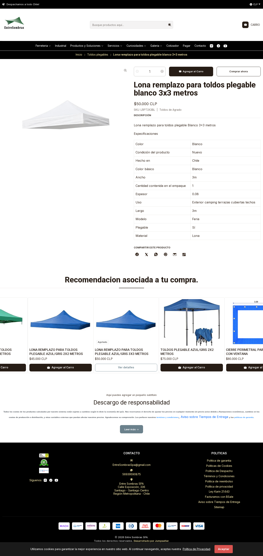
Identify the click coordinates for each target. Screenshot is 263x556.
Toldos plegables (97, 54)
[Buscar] (170, 25)
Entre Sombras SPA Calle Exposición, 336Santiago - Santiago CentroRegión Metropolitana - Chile (131, 488)
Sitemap (219, 507)
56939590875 (131, 474)
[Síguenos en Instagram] (211, 46)
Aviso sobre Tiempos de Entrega (204, 417)
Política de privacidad (219, 486)
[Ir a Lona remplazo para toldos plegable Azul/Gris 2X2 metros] (47, 322)
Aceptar (223, 549)
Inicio (79, 54)
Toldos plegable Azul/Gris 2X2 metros (173, 352)
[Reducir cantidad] (137, 71)
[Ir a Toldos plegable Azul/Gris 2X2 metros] (178, 322)
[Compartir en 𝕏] (146, 254)
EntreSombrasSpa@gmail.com (132, 464)
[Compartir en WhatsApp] (156, 254)
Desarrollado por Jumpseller (151, 540)
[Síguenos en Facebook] (218, 46)
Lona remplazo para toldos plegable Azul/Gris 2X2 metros (43, 352)
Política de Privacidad (196, 549)
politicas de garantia (244, 417)
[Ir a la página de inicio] (13, 24)
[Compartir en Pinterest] (165, 254)
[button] (43, 46)
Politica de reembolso (219, 481)
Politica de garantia (219, 460)
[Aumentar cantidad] (162, 71)
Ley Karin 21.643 (219, 491)
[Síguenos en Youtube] (225, 46)
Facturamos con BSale (219, 496)
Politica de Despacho (219, 471)
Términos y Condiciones (219, 476)
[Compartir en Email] (175, 254)
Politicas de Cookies (219, 465)
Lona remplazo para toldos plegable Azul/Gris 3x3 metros (108, 352)
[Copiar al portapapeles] (184, 254)
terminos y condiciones (168, 417)
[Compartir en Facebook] (137, 254)
